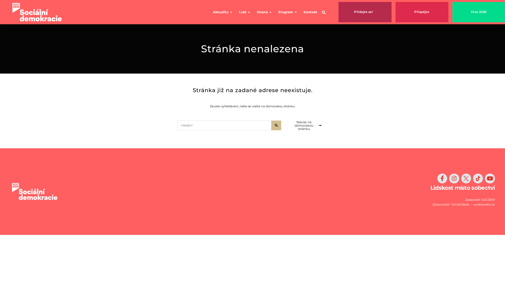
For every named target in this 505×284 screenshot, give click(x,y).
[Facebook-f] (442, 178)
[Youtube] (490, 178)
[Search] (276, 125)
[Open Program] (295, 12)
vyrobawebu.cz (484, 204)
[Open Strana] (270, 12)
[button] (323, 12)
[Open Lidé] (249, 12)
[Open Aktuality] (231, 12)
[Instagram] (454, 178)
